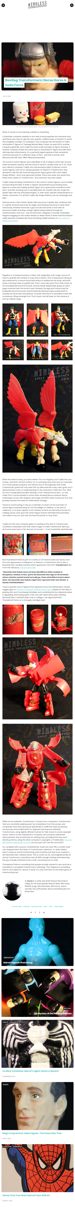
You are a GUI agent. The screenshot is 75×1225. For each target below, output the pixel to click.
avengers (26, 906)
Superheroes (14, 1022)
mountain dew (36, 906)
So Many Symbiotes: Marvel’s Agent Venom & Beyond (30, 1071)
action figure (17, 906)
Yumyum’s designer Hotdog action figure (34, 589)
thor (50, 906)
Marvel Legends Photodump (18, 962)
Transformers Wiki (28, 567)
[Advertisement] (37, 25)
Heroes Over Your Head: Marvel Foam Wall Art (26, 1195)
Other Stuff (7, 1146)
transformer (58, 906)
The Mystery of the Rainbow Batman (53, 1013)
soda (45, 906)
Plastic (5, 1022)
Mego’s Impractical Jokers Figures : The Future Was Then (32, 1133)
